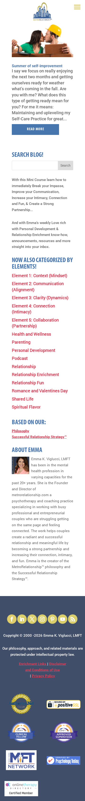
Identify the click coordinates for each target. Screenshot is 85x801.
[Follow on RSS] (72, 619)
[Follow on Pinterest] (52, 619)
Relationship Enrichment (35, 374)
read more (35, 129)
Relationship (24, 366)
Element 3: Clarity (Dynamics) (40, 297)
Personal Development (33, 350)
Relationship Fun (28, 382)
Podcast (20, 358)
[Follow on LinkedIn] (22, 619)
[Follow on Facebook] (12, 619)
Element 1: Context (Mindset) (39, 275)
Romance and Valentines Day (40, 390)
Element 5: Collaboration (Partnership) (35, 323)
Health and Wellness (31, 334)
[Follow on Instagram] (42, 619)
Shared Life (23, 399)
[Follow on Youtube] (62, 619)
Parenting (21, 342)
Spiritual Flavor (26, 407)
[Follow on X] (32, 619)
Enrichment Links (33, 664)
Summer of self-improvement (37, 66)
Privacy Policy (43, 676)
